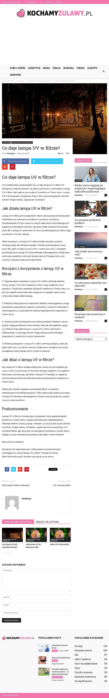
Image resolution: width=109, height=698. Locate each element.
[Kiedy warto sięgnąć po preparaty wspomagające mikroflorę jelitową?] (91, 174)
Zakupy (92, 67)
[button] (103, 71)
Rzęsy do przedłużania (61, 658)
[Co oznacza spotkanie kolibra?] (91, 209)
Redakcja (11, 153)
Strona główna (31, 2)
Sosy (77, 667)
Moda (46, 67)
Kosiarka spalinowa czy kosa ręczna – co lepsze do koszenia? (60, 671)
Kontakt (58, 2)
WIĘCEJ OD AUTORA (47, 521)
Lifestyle (34, 67)
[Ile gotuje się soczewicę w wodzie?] (91, 303)
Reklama (49, 2)
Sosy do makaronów (86, 663)
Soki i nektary (80, 215)
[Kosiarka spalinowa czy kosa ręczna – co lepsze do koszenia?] (44, 672)
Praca (57, 67)
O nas (41, 2)
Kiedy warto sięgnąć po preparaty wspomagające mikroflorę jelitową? (90, 188)
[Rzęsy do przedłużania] (44, 660)
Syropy (79, 646)
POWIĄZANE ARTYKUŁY (18, 521)
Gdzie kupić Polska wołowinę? (16, 485)
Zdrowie (15, 74)
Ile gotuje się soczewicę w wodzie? (90, 316)
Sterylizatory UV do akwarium (22, 142)
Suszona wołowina (85, 676)
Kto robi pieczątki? (62, 485)
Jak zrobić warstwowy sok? (88, 253)
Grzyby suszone (84, 672)
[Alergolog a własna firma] (44, 648)
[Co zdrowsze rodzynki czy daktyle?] (91, 271)
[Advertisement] (54, 43)
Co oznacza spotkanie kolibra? (88, 221)
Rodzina (68, 67)
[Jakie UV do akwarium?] (60, 535)
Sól (76, 654)
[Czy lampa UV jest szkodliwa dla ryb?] (12, 535)
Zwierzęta (6, 142)
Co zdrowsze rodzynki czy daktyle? (90, 284)
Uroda (80, 67)
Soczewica (79, 310)
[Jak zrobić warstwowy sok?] (91, 240)
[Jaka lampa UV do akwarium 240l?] (36, 535)
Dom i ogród (17, 67)
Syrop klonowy (83, 681)
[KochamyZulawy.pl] (54, 13)
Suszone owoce (81, 278)
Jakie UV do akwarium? (59, 544)
